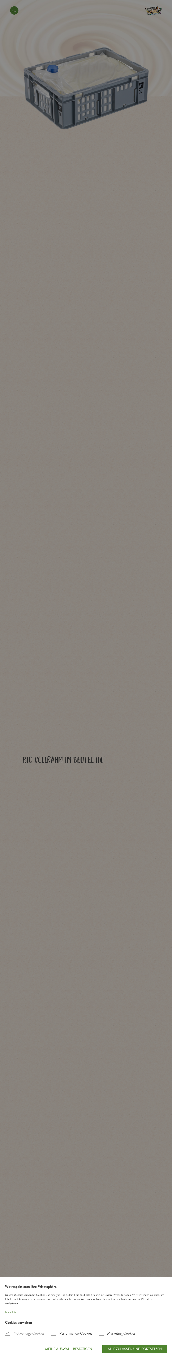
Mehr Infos (11, 1312)
